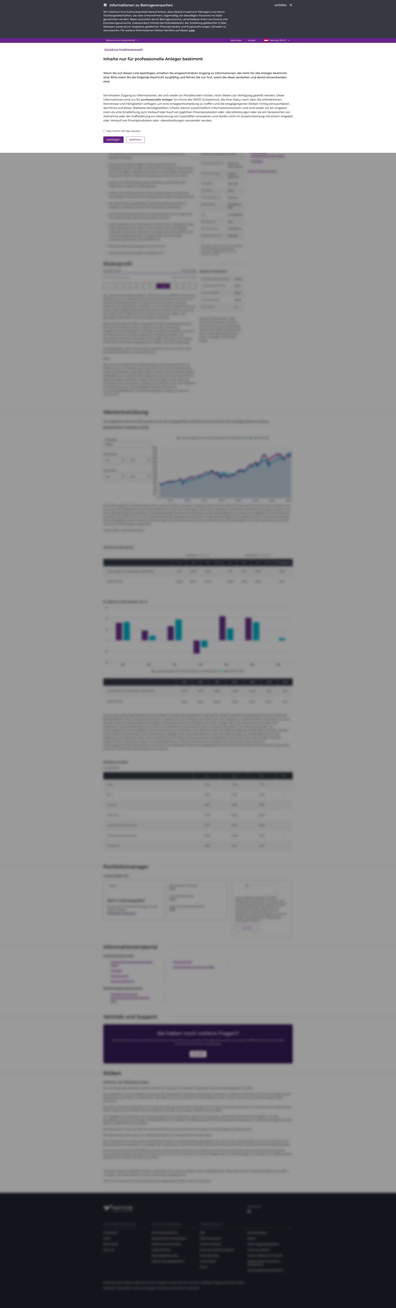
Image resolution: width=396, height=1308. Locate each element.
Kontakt (251, 40)
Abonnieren (236, 40)
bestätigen (113, 139)
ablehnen (135, 139)
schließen (281, 4)
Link (192, 30)
